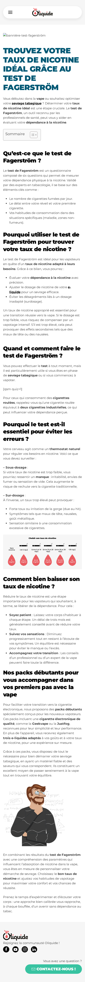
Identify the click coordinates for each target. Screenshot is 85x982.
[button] (10, 12)
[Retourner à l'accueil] (42, 12)
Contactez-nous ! (56, 969)
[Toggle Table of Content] (32, 134)
